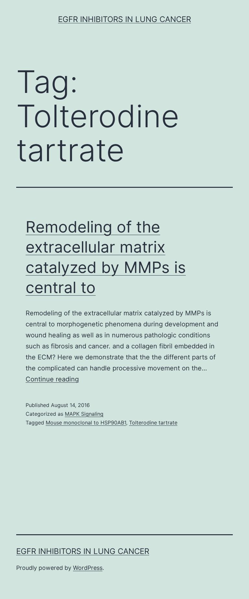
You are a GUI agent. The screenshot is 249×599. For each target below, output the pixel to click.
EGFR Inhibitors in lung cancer (124, 19)
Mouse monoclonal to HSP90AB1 (86, 422)
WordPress (87, 567)
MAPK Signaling (84, 414)
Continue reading (52, 379)
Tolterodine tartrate (153, 422)
